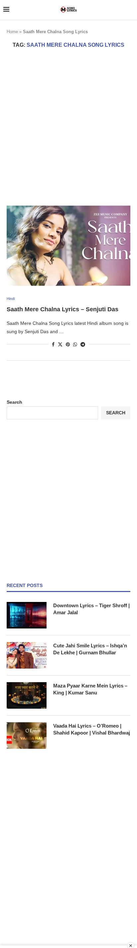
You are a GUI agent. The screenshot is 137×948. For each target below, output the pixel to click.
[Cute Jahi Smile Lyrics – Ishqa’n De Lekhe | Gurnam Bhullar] (27, 655)
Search (14, 402)
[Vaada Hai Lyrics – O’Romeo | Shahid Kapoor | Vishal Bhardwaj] (27, 735)
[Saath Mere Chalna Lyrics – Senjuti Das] (68, 246)
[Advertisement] (68, 126)
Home (12, 31)
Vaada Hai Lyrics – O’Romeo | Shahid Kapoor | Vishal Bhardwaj (91, 729)
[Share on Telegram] (82, 344)
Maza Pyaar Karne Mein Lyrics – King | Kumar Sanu (90, 689)
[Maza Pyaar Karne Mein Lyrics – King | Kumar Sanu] (27, 695)
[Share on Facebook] (53, 344)
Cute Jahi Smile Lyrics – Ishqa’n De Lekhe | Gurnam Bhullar (90, 649)
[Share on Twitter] (60, 344)
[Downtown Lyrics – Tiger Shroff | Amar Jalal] (27, 615)
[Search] (130, 10)
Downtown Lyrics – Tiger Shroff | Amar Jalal (91, 609)
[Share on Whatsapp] (75, 344)
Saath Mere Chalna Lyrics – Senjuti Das (62, 309)
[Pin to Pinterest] (68, 344)
